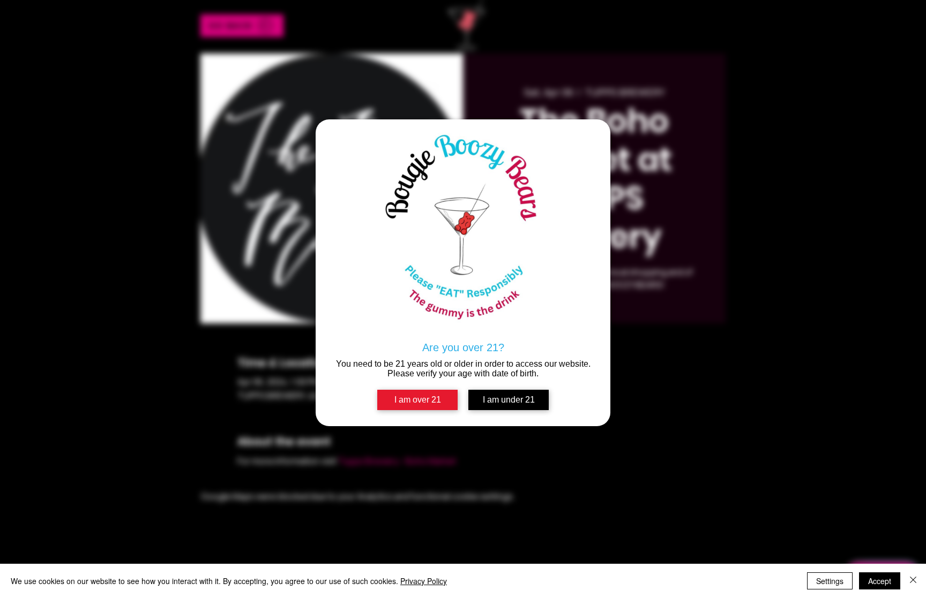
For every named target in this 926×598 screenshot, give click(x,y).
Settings (829, 581)
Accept (879, 581)
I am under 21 (509, 399)
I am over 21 (417, 399)
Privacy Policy (423, 581)
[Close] (913, 580)
